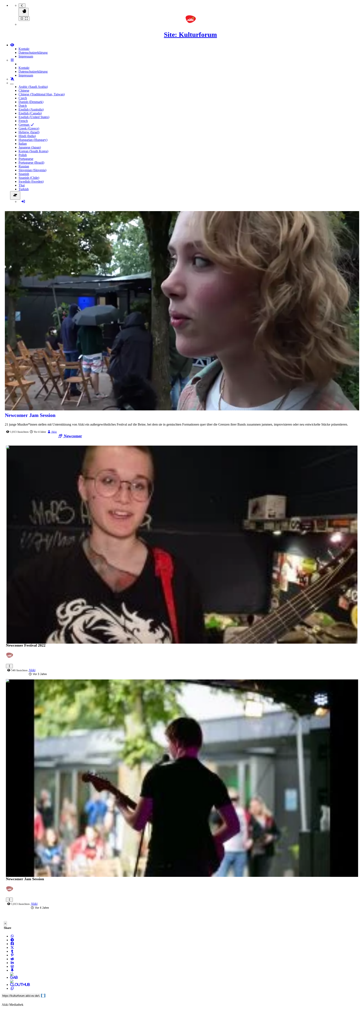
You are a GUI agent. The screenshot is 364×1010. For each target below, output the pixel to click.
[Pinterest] (12, 955)
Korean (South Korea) (33, 151)
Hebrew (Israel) (29, 132)
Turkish (24, 189)
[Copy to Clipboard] (12, 988)
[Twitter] (12, 947)
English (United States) (34, 117)
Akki (54, 431)
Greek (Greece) (29, 128)
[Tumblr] (12, 951)
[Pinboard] (12, 970)
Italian (23, 143)
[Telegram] (12, 940)
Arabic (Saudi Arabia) (33, 86)
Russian (24, 166)
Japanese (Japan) (30, 147)
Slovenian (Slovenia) (32, 170)
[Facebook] (12, 944)
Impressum (26, 56)
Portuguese (26, 159)
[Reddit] (12, 959)
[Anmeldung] (23, 201)
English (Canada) (30, 113)
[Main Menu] (24, 12)
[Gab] (12, 977)
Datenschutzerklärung (33, 52)
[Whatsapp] (12, 936)
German (24, 124)
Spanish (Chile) (29, 177)
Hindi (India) (27, 136)
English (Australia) (31, 109)
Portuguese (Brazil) (31, 162)
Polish (23, 155)
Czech (23, 98)
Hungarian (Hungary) (33, 140)
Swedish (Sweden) (31, 181)
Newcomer (72, 436)
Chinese (24, 90)
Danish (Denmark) (31, 102)
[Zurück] (22, 5)
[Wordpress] (12, 966)
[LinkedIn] (12, 962)
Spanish (24, 174)
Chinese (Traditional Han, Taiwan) (42, 94)
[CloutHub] (12, 984)
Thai (22, 185)
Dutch (23, 105)
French (23, 121)
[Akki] (10, 657)
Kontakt (24, 49)
